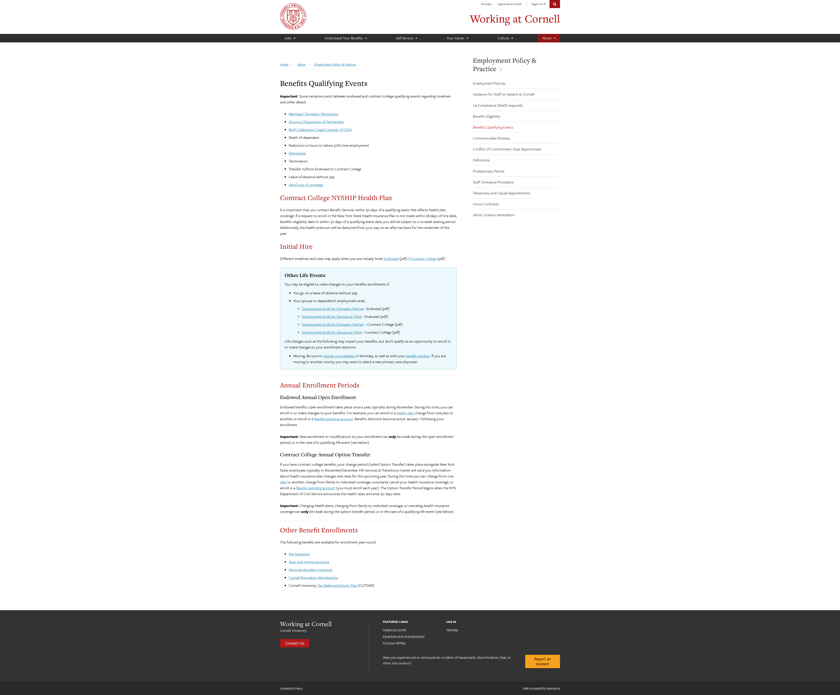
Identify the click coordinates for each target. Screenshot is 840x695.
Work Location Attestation (494, 215)
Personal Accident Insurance (310, 569)
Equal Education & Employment (404, 636)
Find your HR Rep (394, 643)
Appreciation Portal (509, 4)
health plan (405, 413)
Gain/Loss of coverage (306, 184)
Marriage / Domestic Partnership (313, 114)
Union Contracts (486, 204)
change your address (339, 356)
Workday (486, 4)
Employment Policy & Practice (504, 64)
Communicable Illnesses (491, 138)
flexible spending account (333, 419)
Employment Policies (489, 83)
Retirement (297, 153)
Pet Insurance (299, 554)
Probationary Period (488, 171)
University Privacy (291, 688)
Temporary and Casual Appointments (501, 193)
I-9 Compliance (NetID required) (498, 105)
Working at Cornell (515, 18)
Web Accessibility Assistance (541, 688)
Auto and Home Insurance (309, 561)
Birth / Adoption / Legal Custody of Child (320, 129)
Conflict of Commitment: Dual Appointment (507, 149)
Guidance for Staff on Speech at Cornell (503, 94)
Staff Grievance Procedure (493, 182)
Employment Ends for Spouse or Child (331, 316)
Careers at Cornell (394, 629)
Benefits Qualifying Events (493, 127)
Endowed (391, 258)
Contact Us (294, 643)
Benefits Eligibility (486, 116)
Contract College (423, 258)
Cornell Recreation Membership (313, 577)
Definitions (481, 160)
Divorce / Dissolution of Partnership (316, 121)
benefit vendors (418, 356)
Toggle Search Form (555, 4)
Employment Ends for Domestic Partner (333, 308)
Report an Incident (542, 661)
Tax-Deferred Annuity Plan (337, 585)
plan (283, 482)
